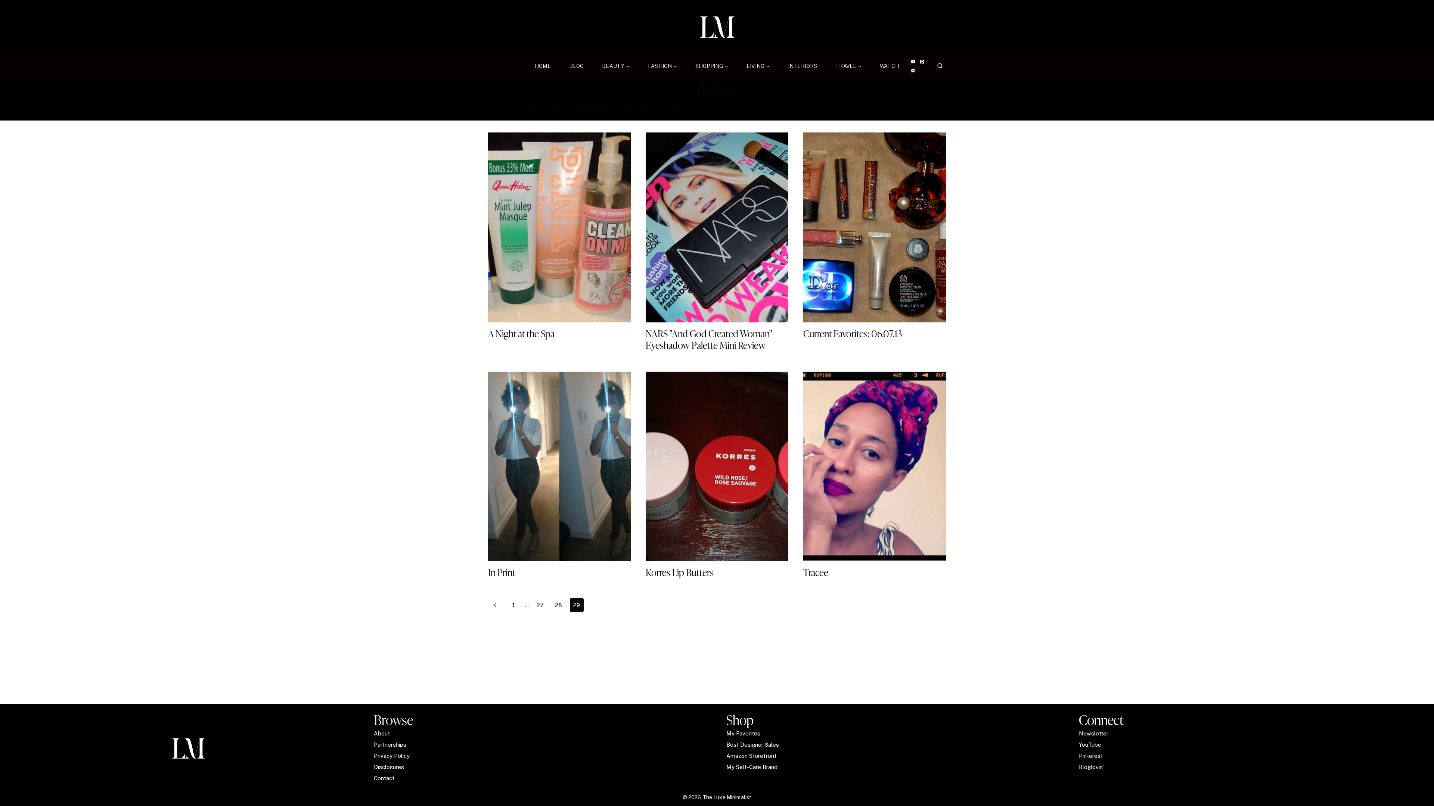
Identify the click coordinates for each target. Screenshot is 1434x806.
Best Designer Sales (752, 744)
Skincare (713, 109)
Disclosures (389, 767)
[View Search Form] (940, 66)
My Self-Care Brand (751, 767)
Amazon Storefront (751, 756)
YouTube (1090, 744)
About (382, 733)
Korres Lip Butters (681, 572)
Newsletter (1093, 733)
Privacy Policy (392, 756)
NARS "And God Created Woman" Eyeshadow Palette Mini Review (709, 339)
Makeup (678, 109)
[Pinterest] (922, 61)
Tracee (815, 572)
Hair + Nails (640, 109)
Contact (384, 778)
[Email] (913, 70)
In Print (501, 572)
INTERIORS (802, 66)
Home (543, 66)
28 (558, 605)
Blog (576, 66)
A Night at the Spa (521, 333)
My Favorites (743, 733)
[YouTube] (913, 61)
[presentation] (559, 227)
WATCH (889, 66)
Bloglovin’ (1091, 767)
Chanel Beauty (593, 109)
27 (540, 605)
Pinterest (1091, 756)
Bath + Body (546, 109)
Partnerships (390, 744)
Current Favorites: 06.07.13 (852, 333)
